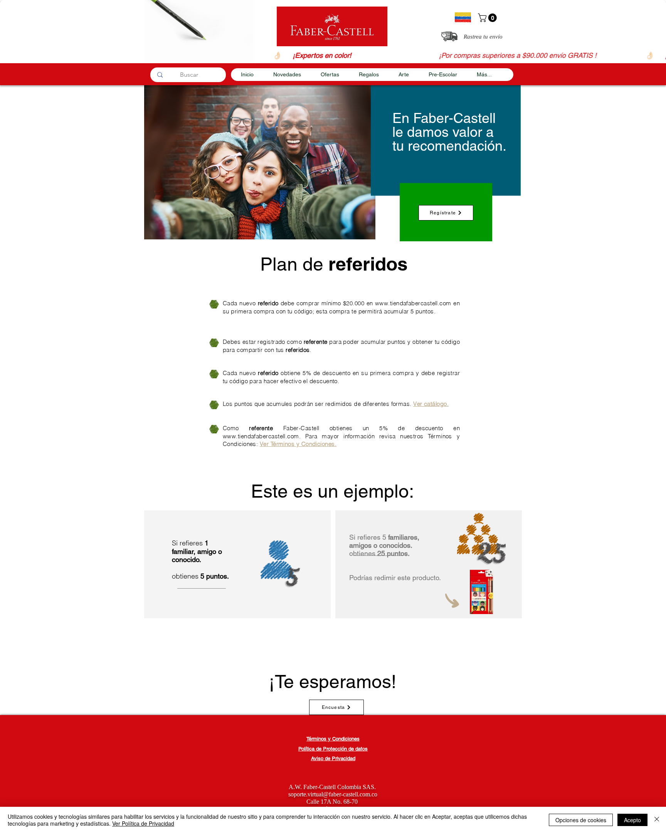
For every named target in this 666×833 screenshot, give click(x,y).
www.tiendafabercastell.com (413, 303)
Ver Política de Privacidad (143, 823)
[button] (488, 17)
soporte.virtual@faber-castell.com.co (332, 794)
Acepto (632, 820)
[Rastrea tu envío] (449, 36)
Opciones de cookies (580, 820)
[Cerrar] (656, 820)
